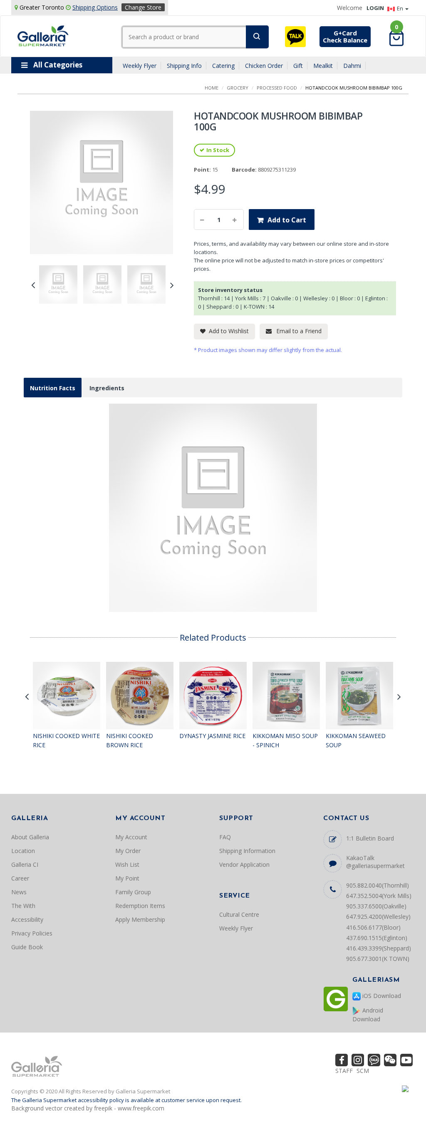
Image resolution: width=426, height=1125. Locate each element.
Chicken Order (264, 66)
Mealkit (323, 66)
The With (23, 906)
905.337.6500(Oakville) (376, 906)
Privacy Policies (31, 933)
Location (23, 851)
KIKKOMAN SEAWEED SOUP (356, 740)
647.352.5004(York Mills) (378, 896)
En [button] (400, 8)
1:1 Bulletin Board (370, 838)
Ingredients (106, 388)
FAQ (225, 837)
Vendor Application (244, 864)
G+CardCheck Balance (345, 36)
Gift (298, 66)
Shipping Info (184, 66)
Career (20, 878)
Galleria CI (24, 864)
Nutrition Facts (52, 388)
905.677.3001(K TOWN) (377, 959)
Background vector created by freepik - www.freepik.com (87, 1108)
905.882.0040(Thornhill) (377, 885)
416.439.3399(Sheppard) (378, 948)
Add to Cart (286, 220)
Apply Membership (140, 919)
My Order (128, 851)
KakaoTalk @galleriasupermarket (375, 862)
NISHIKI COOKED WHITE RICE (66, 740)
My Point (127, 878)
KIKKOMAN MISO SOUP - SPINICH (285, 740)
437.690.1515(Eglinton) (376, 938)
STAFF (344, 1071)
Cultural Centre (239, 914)
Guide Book (27, 947)
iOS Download (381, 996)
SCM (363, 1071)
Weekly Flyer (139, 66)
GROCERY (237, 88)
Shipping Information (247, 851)
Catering (223, 66)
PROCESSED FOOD (277, 88)
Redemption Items (140, 906)
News (19, 892)
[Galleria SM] (43, 35)
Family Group (133, 892)
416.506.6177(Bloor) (373, 927)
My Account (131, 837)
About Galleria (30, 837)
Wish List (127, 864)
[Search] (257, 36)
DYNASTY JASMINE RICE (212, 736)
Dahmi (352, 66)
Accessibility (27, 919)
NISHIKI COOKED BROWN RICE (129, 740)
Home (211, 88)
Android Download (367, 1014)
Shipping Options (95, 7)
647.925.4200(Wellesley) (378, 916)
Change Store (143, 7)
